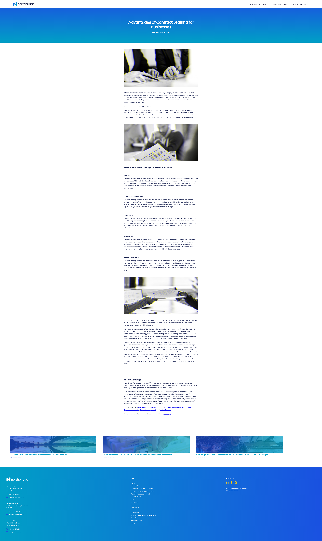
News (133, 505)
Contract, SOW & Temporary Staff (142, 491)
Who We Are (135, 486)
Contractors (135, 502)
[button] (255, 4)
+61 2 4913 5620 (14, 494)
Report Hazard (136, 518)
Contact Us (304, 4)
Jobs (285, 4)
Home (133, 483)
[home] (23, 4)
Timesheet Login (136, 520)
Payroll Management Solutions (141, 494)
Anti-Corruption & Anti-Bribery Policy (143, 515)
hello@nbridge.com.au (16, 497)
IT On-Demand (136, 496)
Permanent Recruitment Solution (142, 488)
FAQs (133, 523)
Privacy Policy (136, 512)
